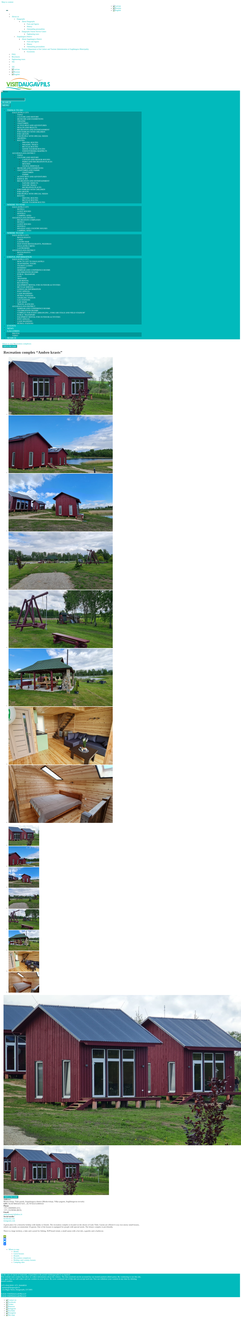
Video (15, 336)
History (29, 27)
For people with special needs (32, 136)
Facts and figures (33, 24)
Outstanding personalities (36, 29)
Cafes (20, 255)
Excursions (31, 52)
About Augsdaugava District (32, 39)
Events (11, 326)
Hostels (16, 1256)
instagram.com (9, 1221)
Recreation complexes (28, 220)
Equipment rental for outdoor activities (38, 285)
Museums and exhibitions (30, 119)
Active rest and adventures (32, 177)
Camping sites (24, 231)
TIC (13, 62)
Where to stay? (8, 344)
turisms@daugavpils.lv (11, 1287)
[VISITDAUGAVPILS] (28, 89)
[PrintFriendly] (72, 1236)
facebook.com (9, 1219)
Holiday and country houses (25, 1260)
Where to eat (15, 233)
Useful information (19, 257)
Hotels (16, 1252)
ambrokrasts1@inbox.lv (13, 1214)
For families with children (31, 132)
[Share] (72, 1244)
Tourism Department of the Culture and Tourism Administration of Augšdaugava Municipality (55, 49)
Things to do (15, 110)
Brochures (16, 57)
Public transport (26, 274)
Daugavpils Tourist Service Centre (34, 32)
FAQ (13, 54)
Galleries (13, 331)
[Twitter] (72, 1241)
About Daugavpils (28, 21)
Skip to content (7, 2)
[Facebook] (72, 1239)
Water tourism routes (33, 202)
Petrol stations (25, 323)
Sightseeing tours (33, 34)
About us (15, 17)
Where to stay (16, 204)
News (10, 328)
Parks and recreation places (37, 162)
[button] (19, 17)
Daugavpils (21, 19)
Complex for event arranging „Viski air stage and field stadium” (51, 313)
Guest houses (19, 1254)
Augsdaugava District (24, 37)
